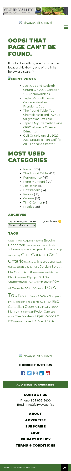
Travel (27, 321)
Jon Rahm (34, 267)
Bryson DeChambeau (36, 245)
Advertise (35, 420)
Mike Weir (21, 277)
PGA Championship (40, 281)
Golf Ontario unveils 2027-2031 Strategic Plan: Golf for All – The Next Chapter (42, 140)
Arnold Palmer (15, 241)
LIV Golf (14, 272)
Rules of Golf (26, 311)
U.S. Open (38, 321)
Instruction (47, 261)
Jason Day (23, 266)
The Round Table (35, 173)
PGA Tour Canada (28, 296)
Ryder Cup (42, 311)
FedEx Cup (56, 249)
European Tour (40, 249)
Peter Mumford (34, 181)
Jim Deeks (30, 186)
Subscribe (35, 426)
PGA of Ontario (34, 288)
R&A (48, 301)
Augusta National (33, 240)
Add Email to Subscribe (36, 384)
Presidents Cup (35, 301)
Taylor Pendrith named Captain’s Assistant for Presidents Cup (39, 102)
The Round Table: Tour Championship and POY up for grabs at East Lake (41, 115)
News (27, 169)
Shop (36, 433)
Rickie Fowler (42, 307)
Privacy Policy (35, 439)
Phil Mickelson (17, 301)
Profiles (28, 206)
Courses (28, 198)
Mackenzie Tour (41, 272)
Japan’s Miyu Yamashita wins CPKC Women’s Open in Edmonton (42, 127)
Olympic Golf (35, 277)
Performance (32, 177)
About (35, 414)
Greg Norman (30, 262)
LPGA (27, 271)
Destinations (31, 190)
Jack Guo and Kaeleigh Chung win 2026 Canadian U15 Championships (41, 90)
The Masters (24, 316)
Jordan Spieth (51, 266)
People (28, 194)
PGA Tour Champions (49, 296)
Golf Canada (34, 254)
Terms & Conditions (35, 445)
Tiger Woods (45, 316)
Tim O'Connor (32, 202)
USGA (49, 321)
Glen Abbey (14, 255)
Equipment (26, 249)
